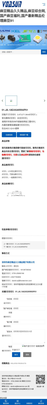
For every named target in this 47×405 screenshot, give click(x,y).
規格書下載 (24, 134)
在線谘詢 (9, 134)
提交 (16, 355)
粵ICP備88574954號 (14, 378)
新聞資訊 (29, 403)
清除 (27, 355)
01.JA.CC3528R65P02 (19, 247)
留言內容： (7, 333)
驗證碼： (7, 348)
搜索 (44, 52)
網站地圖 (3, 397)
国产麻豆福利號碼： (7, 312)
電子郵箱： (8, 324)
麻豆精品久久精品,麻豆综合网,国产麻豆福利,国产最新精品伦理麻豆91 (23, 15)
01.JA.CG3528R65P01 (22, 244)
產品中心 (17, 403)
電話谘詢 (6, 403)
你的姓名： (8, 301)
